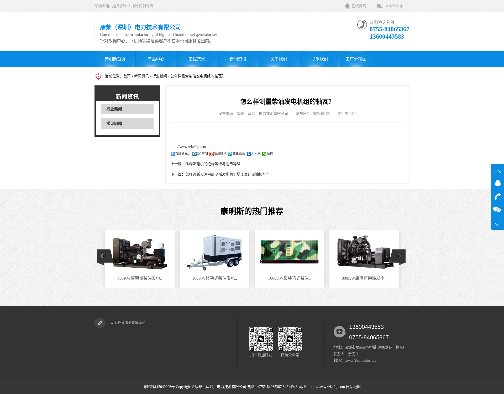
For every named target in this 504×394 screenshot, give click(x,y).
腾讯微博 (239, 154)
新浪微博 (220, 154)
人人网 (256, 154)
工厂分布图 (355, 59)
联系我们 (319, 59)
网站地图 (353, 387)
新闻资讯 (237, 59)
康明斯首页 (114, 59)
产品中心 (156, 59)
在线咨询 (358, 6)
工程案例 (196, 59)
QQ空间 (202, 154)
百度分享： (183, 154)
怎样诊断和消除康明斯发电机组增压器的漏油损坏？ (227, 174)
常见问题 (114, 123)
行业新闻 (159, 76)
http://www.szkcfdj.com (188, 147)
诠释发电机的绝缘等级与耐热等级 (212, 164)
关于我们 (278, 59)
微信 (270, 154)
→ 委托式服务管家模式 (127, 323)
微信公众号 (394, 6)
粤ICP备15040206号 (159, 387)
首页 (127, 76)
